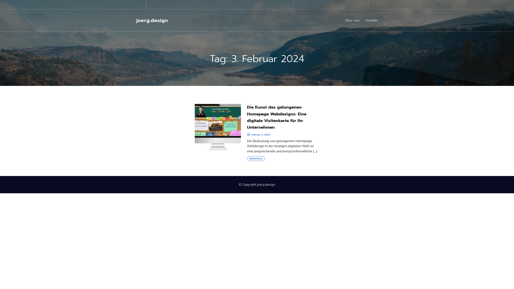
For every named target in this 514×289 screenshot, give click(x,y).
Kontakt (372, 20)
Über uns (352, 20)
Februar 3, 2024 (261, 134)
